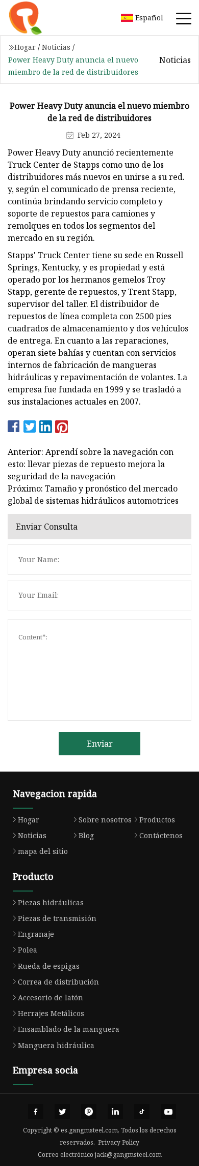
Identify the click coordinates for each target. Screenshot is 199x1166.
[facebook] (35, 1111)
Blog (86, 835)
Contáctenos (161, 835)
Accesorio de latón (50, 997)
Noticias (56, 47)
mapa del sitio (43, 851)
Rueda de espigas (49, 966)
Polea (27, 950)
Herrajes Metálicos (51, 1013)
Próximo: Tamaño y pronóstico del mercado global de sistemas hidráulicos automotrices (93, 494)
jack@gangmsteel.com (128, 1154)
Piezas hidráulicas (51, 902)
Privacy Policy (118, 1142)
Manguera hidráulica (56, 1045)
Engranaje (36, 934)
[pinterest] (88, 1111)
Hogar (25, 47)
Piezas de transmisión (57, 918)
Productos (157, 819)
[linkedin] (115, 1111)
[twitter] (62, 1111)
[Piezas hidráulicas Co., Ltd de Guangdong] (38, 18)
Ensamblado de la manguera (68, 1029)
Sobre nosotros (105, 819)
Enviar (100, 743)
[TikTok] (142, 1111)
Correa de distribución (58, 982)
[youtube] (168, 1111)
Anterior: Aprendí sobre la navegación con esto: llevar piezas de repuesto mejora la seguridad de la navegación (90, 464)
